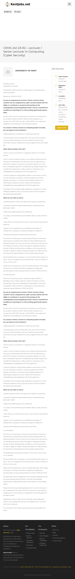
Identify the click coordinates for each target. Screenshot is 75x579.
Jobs (69, 567)
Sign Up (8, 12)
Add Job (42, 533)
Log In (18, 12)
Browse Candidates (43, 539)
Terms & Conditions (59, 538)
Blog (54, 532)
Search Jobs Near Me (27, 567)
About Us (56, 530)
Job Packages (44, 536)
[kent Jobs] (35, 4)
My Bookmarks (31, 548)
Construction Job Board (59, 567)
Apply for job (61, 128)
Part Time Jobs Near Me (43, 567)
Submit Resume (29, 537)
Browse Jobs (30, 533)
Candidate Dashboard (29, 541)
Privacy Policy (57, 541)
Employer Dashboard (43, 544)
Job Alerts (29, 545)
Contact (55, 535)
